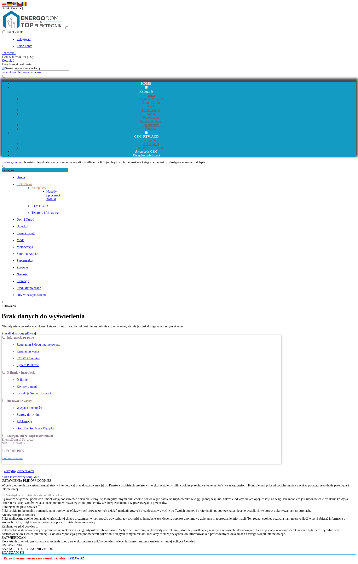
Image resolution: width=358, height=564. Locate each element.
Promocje (23, 281)
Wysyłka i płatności (29, 408)
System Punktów (28, 365)
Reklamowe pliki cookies (18, 526)
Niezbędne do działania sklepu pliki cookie (34, 495)
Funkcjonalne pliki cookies (19, 507)
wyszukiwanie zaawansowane (21, 72)
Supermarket (151, 125)
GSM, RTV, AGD (151, 99)
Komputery (150, 140)
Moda (151, 113)
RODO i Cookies (28, 358)
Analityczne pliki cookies (18, 515)
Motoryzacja (151, 117)
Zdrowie (150, 128)
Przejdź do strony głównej (19, 333)
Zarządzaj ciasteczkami (19, 471)
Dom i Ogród (151, 102)
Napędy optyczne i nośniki (53, 195)
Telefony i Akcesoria (150, 148)
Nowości (22, 274)
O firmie (22, 379)
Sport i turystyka (151, 121)
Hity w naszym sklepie (31, 295)
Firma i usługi (151, 110)
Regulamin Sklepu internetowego (38, 344)
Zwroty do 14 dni (28, 414)
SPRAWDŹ (76, 558)
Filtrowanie (9, 306)
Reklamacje (24, 421)
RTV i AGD (151, 144)
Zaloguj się (24, 39)
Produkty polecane (29, 288)
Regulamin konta (28, 351)
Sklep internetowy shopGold (20, 477)
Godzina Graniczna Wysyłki (35, 428)
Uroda (151, 95)
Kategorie (8, 170)
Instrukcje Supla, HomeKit (34, 393)
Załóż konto (24, 46)
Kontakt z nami (27, 386)
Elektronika (24, 184)
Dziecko (150, 106)
